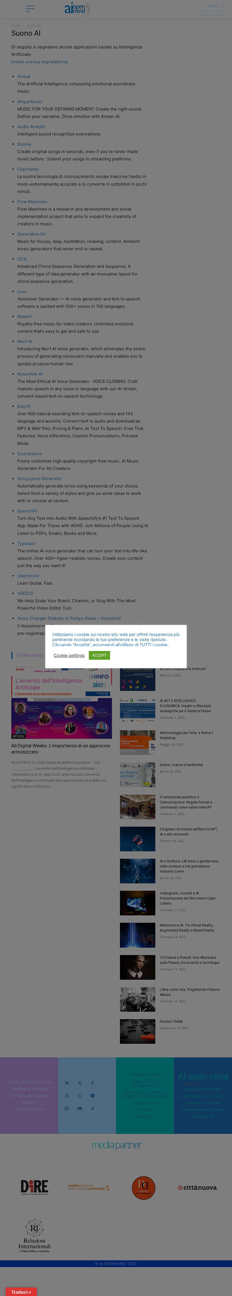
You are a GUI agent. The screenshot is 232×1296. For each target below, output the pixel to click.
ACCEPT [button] (99, 655)
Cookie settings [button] (69, 655)
